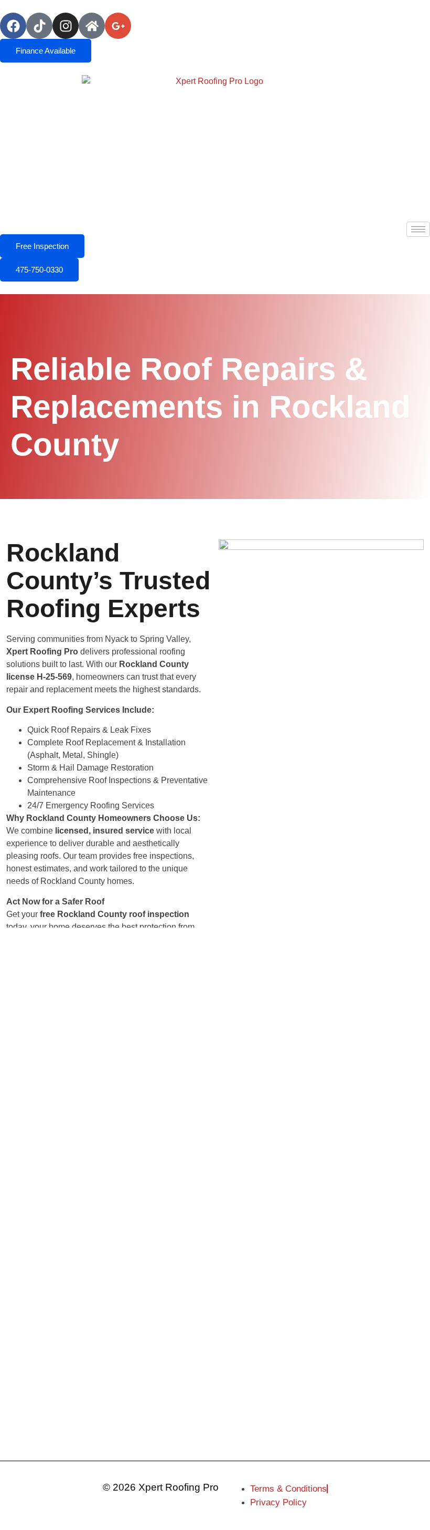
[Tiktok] (39, 26)
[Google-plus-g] (118, 26)
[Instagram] (65, 26)
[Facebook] (13, 26)
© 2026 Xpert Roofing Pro (161, 1487)
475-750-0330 (39, 269)
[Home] (92, 26)
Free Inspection (42, 246)
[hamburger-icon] (418, 229)
